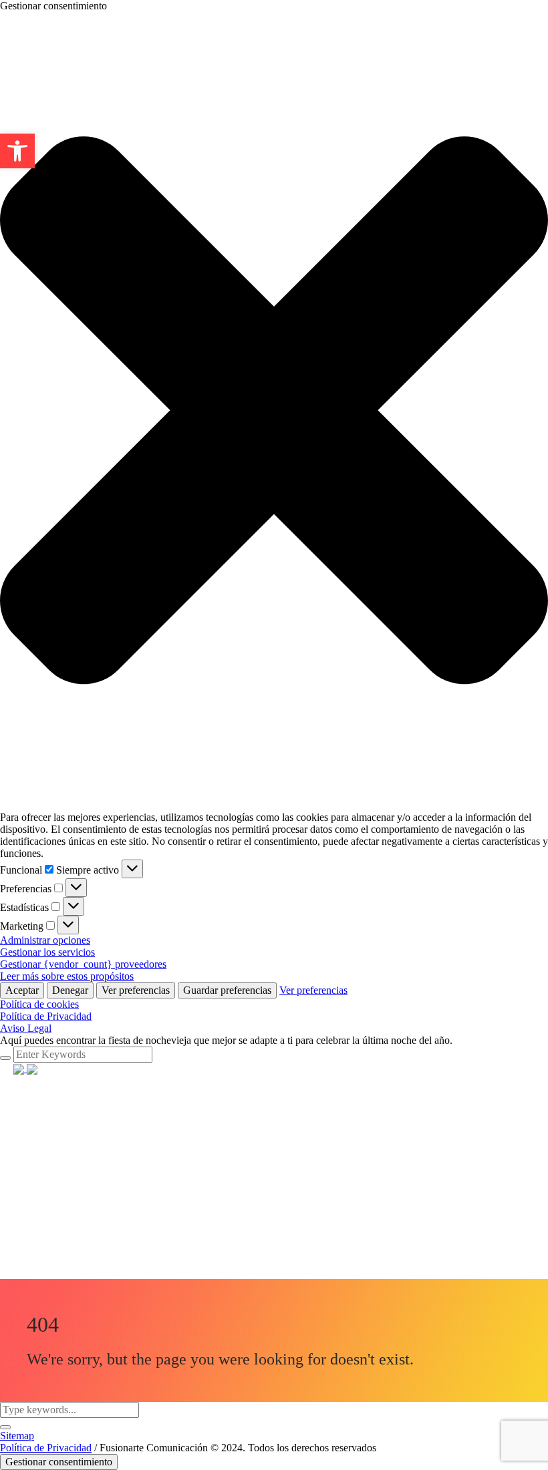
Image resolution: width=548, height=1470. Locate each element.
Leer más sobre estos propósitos (67, 976)
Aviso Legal (25, 1028)
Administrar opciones (45, 940)
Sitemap (17, 1435)
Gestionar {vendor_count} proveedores (83, 964)
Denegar (70, 990)
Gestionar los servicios (47, 952)
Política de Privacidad (46, 1016)
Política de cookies (39, 1004)
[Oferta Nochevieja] (25, 1068)
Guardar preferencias (227, 990)
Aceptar (22, 990)
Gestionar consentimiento (58, 1461)
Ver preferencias (136, 990)
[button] (274, 411)
